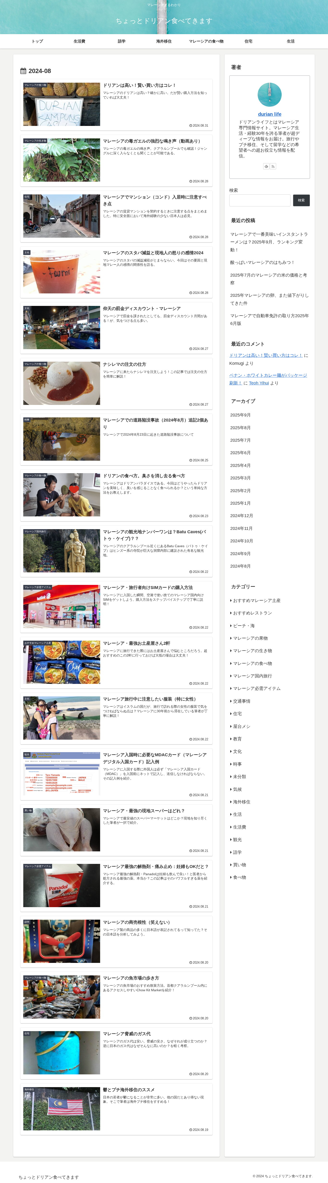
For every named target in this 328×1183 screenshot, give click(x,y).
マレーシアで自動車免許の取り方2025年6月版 (269, 319)
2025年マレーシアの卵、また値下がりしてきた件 (269, 299)
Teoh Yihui (259, 383)
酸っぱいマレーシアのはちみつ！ (262, 262)
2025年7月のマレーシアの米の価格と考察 (268, 279)
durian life (269, 114)
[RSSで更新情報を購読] (273, 166)
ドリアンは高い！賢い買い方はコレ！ (266, 355)
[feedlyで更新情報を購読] (266, 166)
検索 (233, 190)
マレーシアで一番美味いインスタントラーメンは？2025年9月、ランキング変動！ (269, 242)
